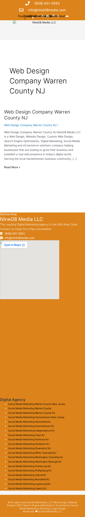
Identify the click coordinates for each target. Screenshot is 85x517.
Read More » (12, 167)
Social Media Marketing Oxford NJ (27, 475)
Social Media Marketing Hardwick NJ (28, 443)
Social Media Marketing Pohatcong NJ (29, 466)
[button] (42, 34)
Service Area (8, 214)
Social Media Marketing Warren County (29, 408)
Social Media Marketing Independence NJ (31, 430)
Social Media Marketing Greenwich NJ (29, 448)
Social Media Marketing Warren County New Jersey (36, 404)
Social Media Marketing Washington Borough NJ (34, 461)
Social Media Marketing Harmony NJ (28, 439)
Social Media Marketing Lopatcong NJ (29, 483)
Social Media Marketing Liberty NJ (27, 488)
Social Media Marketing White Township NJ (32, 452)
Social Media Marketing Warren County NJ (31, 412)
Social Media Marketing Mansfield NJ (29, 479)
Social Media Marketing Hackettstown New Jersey (36, 417)
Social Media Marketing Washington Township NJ (35, 457)
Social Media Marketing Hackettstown (29, 421)
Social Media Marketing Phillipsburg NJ (30, 470)
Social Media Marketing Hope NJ (26, 435)
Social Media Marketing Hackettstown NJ (31, 426)
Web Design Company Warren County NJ (30, 125)
